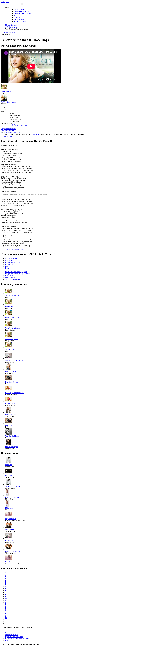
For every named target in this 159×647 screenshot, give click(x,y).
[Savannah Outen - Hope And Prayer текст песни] (8, 412)
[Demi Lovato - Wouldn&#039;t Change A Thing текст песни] (8, 358)
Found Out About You (12, 262)
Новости (17, 17)
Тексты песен (19, 10)
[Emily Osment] (4, 89)
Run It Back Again (11, 447)
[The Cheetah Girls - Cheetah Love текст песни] (8, 527)
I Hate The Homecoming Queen (16, 272)
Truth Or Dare (10, 349)
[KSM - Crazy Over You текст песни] (8, 423)
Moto (5, 2)
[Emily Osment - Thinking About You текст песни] (8, 294)
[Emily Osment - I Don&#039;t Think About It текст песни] (8, 315)
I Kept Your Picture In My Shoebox (17, 274)
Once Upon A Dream (12, 328)
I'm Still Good (10, 403)
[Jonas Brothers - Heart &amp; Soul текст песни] (8, 474)
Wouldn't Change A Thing (14, 360)
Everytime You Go (11, 382)
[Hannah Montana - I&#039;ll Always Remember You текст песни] (8, 391)
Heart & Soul (9, 475)
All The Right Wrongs (8, 102)
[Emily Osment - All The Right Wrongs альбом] (4, 100)
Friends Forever (10, 264)
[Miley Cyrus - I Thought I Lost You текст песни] (8, 495)
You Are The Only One (13, 279)
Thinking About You (12, 296)
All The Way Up (11, 258)
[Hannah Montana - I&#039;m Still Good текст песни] (8, 402)
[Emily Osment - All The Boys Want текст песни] (8, 337)
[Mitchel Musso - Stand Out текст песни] (8, 463)
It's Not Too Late (11, 540)
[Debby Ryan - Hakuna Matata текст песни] (8, 369)
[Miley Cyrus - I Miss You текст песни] (8, 506)
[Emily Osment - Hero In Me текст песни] (8, 304)
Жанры (16, 15)
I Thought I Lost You (12, 497)
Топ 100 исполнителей (22, 13)
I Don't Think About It (13, 317)
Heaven (7, 268)
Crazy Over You (10, 425)
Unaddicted (9, 276)
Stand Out (8, 465)
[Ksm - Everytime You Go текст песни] (8, 380)
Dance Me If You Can (12, 551)
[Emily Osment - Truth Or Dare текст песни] (8, 348)
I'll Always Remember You (14, 393)
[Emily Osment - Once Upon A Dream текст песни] (8, 326)
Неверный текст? (7, 131)
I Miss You (9, 508)
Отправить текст (20, 19)
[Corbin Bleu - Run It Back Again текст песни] (8, 445)
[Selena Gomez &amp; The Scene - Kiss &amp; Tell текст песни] (8, 560)
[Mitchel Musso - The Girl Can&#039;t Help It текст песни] (8, 484)
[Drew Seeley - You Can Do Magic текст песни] (8, 434)
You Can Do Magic (12, 436)
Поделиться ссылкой (8, 33)
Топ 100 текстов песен (22, 12)
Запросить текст (20, 21)
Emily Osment (6, 91)
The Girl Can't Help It (12, 486)
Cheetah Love (10, 529)
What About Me (10, 277)
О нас (7, 633)
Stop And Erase (10, 519)
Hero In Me (9, 306)
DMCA (7, 640)
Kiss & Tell (9, 562)
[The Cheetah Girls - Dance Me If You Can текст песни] (8, 549)
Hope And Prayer (11, 414)
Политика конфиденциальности (17, 639)
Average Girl (9, 260)
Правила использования (14, 637)
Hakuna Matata (10, 371)
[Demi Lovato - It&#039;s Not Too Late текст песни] (8, 538)
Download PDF (6, 136)
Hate (6, 266)
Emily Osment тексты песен (20, 125)
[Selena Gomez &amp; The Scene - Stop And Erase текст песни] (8, 517)
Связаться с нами (11, 635)
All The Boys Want (11, 339)
